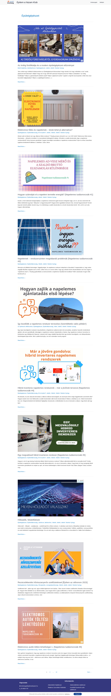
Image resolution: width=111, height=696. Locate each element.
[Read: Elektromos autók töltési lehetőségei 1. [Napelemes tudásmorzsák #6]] (51, 625)
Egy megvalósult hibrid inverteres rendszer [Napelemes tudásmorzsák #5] (51, 455)
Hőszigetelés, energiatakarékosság (48, 585)
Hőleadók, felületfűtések (29, 520)
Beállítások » (67, 694)
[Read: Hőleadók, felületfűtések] (51, 498)
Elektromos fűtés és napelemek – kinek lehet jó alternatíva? (45, 130)
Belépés (102, 2)
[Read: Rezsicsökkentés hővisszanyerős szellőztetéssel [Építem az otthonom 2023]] (51, 560)
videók (48, 68)
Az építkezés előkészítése (25, 326)
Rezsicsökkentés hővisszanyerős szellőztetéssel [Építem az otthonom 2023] (53, 582)
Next (89, 672)
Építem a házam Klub (27, 2)
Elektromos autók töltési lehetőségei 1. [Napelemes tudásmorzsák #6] (50, 647)
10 (56, 672)
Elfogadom (77, 694)
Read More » (21, 82)
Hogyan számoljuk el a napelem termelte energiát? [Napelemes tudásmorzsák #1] (55, 194)
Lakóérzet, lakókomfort (44, 522)
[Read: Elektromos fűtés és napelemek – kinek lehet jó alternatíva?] (51, 108)
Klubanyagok (94, 2)
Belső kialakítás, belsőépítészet (27, 68)
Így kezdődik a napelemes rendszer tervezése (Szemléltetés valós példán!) (52, 324)
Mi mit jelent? (42, 132)
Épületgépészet (40, 68)
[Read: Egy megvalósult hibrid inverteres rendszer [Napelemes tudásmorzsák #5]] (51, 433)
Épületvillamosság (32, 132)
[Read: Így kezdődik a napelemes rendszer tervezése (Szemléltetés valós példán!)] (51, 303)
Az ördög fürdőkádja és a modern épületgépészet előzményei (46, 65)
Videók (53, 132)
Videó (55, 326)
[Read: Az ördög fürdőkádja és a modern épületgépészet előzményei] (51, 43)
